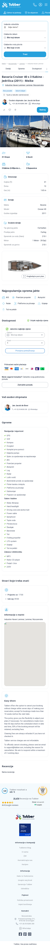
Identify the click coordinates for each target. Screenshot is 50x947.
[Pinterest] (25, 934)
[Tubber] (11, 4)
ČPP (25, 856)
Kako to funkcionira (25, 876)
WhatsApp (36, 103)
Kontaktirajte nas (25, 860)
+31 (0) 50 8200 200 (19, 103)
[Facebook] (20, 934)
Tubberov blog (25, 848)
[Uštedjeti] (9, 110)
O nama (25, 852)
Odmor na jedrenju (14, 13)
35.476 (16, 798)
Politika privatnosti (25, 900)
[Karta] (15, 110)
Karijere (25, 864)
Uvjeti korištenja (25, 904)
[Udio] (4, 110)
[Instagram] (29, 934)
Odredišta (25, 888)
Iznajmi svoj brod (25, 880)
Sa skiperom (33, 13)
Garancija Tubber (25, 884)
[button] (35, 5)
